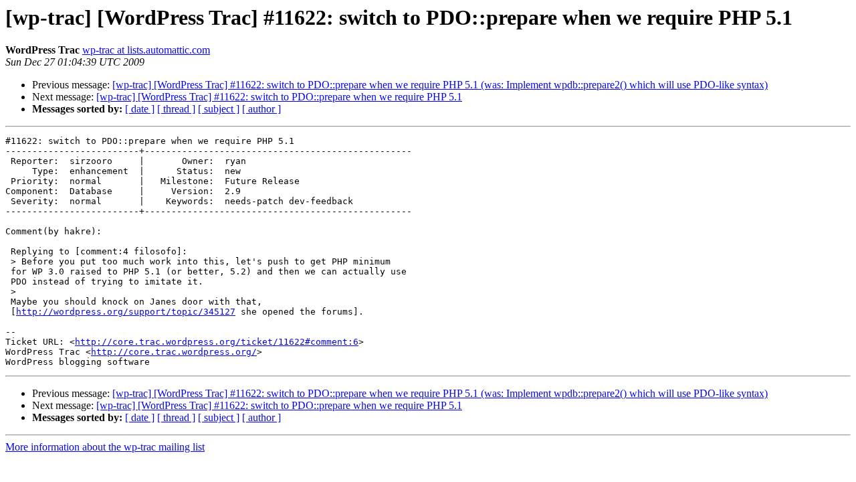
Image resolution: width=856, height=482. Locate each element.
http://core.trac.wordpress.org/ (174, 352)
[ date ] (139, 108)
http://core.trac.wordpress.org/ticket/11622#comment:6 (216, 342)
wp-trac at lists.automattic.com (146, 50)
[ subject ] (218, 108)
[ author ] (261, 108)
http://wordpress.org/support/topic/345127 (125, 312)
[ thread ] (176, 108)
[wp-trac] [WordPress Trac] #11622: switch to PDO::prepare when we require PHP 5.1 (279, 96)
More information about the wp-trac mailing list (105, 447)
